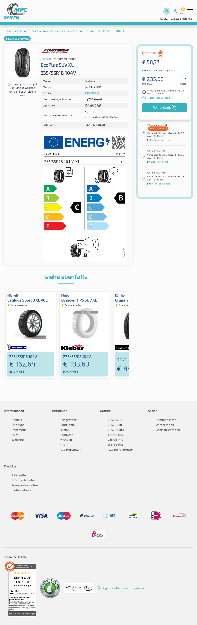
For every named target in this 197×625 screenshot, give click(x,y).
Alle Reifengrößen (121, 449)
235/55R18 (92, 93)
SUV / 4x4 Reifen (24, 480)
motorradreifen (22, 490)
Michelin (66, 439)
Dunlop (65, 429)
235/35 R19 (115, 439)
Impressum (20, 429)
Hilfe (15, 434)
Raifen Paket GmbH (160, 183)
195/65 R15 (115, 434)
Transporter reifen (25, 485)
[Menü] (91, 585)
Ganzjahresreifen (168, 429)
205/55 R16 (116, 419)
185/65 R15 (115, 444)
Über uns (18, 424)
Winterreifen (165, 424)
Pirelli (64, 444)
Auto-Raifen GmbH (160, 161)
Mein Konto (175, 11)
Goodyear (66, 434)
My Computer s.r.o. (160, 140)
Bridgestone (68, 419)
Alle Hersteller (70, 449)
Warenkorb (162, 108)
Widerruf (18, 439)
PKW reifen (20, 475)
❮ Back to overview (17, 38)
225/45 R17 (116, 424)
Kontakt (17, 419)
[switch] (88, 588)
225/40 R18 (116, 429)
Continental (68, 424)
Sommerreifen (166, 419)
